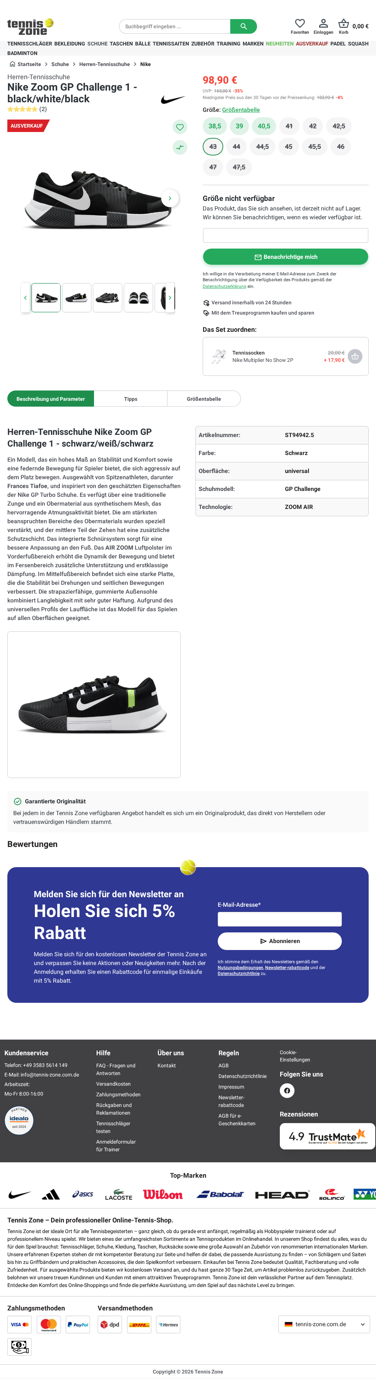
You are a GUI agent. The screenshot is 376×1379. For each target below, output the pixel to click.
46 (344, 148)
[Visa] (19, 1324)
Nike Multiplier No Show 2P (262, 360)
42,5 (342, 128)
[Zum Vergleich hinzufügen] (180, 147)
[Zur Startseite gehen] (30, 26)
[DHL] (139, 1324)
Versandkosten (113, 1084)
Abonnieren (284, 941)
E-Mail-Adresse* (239, 904)
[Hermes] (168, 1324)
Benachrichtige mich (291, 256)
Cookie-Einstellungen (287, 1056)
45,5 (318, 148)
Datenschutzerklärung (224, 286)
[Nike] (173, 99)
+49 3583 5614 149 (54, 6)
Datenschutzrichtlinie (239, 973)
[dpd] (110, 1324)
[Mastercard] (49, 1324)
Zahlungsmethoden (118, 1094)
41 (293, 128)
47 (216, 169)
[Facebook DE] (287, 1090)
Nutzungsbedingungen (240, 967)
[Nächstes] (170, 198)
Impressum (231, 1087)
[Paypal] (78, 1324)
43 (216, 148)
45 (292, 148)
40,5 (264, 126)
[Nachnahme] (19, 1347)
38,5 (215, 126)
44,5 (265, 148)
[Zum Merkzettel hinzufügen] (180, 127)
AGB (223, 1065)
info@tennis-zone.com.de (50, 1075)
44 (240, 148)
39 (239, 126)
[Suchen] (243, 26)
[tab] (50, 398)
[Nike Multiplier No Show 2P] (219, 356)
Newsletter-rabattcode (287, 967)
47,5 (242, 169)
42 (316, 128)
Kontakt (167, 1065)
